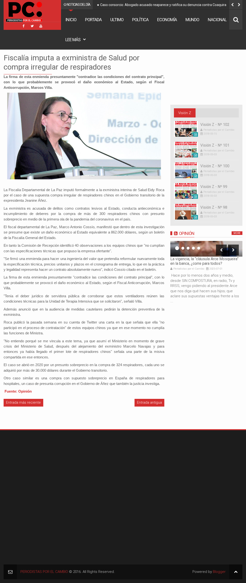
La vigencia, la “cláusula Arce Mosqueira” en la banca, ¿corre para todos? (204, 261)
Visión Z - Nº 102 (214, 124)
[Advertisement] (34, 464)
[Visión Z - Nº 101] (186, 149)
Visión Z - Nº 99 (213, 186)
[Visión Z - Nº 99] (186, 191)
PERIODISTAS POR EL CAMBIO (44, 572)
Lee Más (72, 39)
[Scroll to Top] (235, 571)
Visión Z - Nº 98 (213, 207)
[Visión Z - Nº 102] (186, 129)
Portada (93, 19)
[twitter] (32, 26)
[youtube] (41, 26)
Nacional (217, 19)
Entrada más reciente (23, 402)
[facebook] (23, 26)
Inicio (70, 19)
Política (140, 19)
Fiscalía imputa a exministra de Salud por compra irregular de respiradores (72, 62)
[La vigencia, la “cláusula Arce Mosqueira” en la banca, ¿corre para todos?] (206, 249)
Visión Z (184, 113)
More (237, 233)
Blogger (219, 572)
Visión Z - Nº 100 (214, 166)
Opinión (186, 233)
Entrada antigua (149, 402)
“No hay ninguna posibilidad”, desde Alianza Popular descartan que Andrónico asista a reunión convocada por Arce (170, 6)
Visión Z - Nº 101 (214, 145)
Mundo (192, 19)
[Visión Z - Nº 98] (186, 212)
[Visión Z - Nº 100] (186, 170)
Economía (167, 19)
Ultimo (116, 19)
